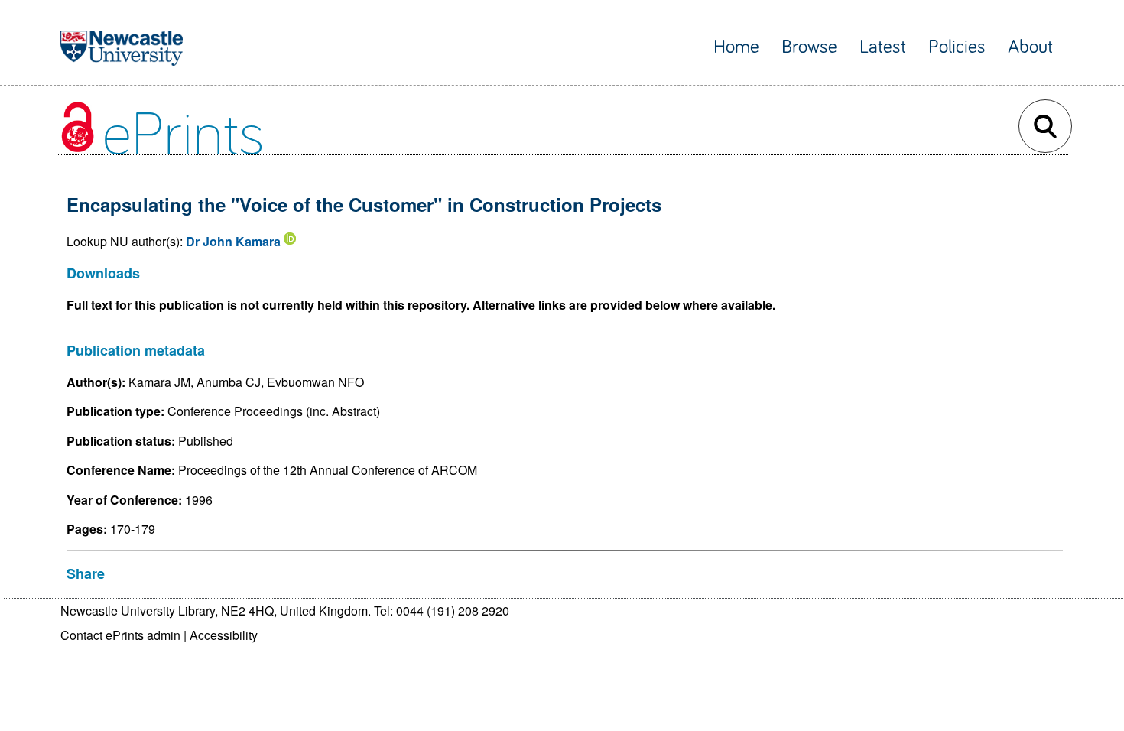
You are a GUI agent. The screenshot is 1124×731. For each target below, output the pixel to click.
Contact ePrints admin (120, 635)
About (1030, 47)
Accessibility (224, 635)
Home (736, 47)
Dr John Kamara (233, 241)
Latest (882, 47)
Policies (957, 47)
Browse (809, 47)
